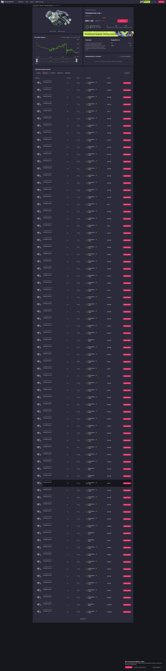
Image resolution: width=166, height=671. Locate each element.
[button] (155, 1)
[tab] (39, 73)
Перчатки (42, 5)
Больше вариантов (157, 667)
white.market (35, 5)
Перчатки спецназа (49, 5)
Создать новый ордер (125, 56)
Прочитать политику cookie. (130, 664)
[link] (36, 5)
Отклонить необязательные (139, 667)
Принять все (128, 667)
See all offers (127, 72)
